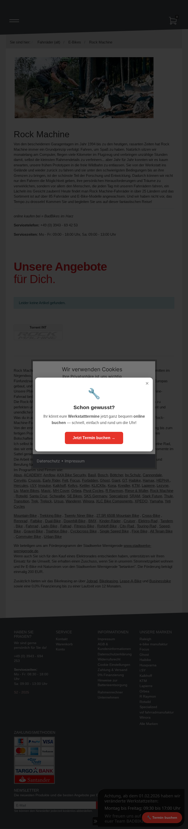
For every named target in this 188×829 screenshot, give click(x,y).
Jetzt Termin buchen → (94, 438)
